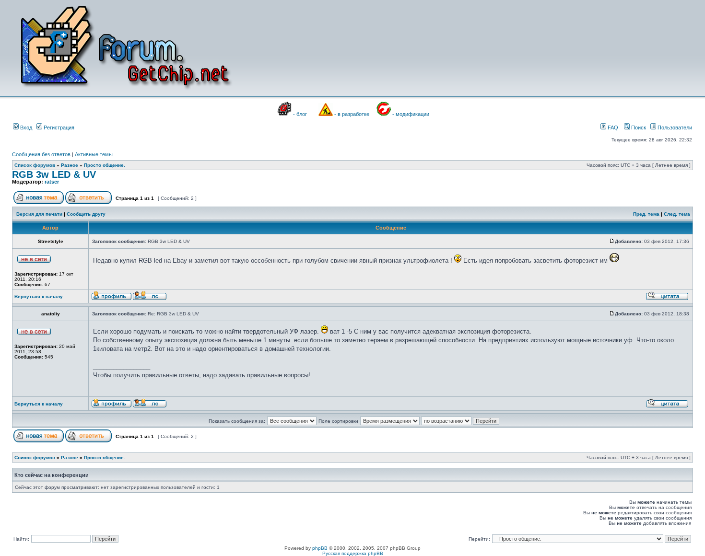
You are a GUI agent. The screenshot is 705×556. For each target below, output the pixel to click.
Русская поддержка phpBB (352, 553)
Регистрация (58, 127)
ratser (52, 182)
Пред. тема (646, 214)
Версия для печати (39, 214)
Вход (25, 127)
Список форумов (34, 165)
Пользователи (674, 127)
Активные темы (94, 154)
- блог (300, 114)
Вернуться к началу (38, 296)
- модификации (410, 114)
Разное (69, 165)
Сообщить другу (86, 214)
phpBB (320, 548)
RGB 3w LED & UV (54, 174)
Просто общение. (104, 165)
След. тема (677, 214)
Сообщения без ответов (41, 154)
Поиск (638, 127)
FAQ (612, 127)
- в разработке (351, 114)
